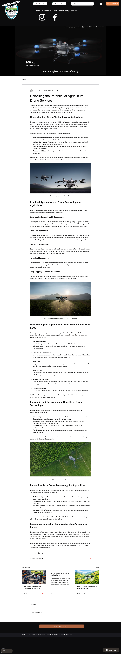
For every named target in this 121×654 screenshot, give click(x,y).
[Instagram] (42, 17)
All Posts (24, 79)
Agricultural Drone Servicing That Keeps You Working (33, 587)
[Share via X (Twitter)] (35, 553)
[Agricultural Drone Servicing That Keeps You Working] (34, 577)
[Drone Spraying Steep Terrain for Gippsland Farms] (87, 577)
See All (97, 567)
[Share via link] (43, 553)
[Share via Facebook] (31, 553)
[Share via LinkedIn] (39, 553)
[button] (100, 4)
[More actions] (90, 91)
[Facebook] (55, 17)
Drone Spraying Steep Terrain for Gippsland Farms (87, 587)
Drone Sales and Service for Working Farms (60, 574)
